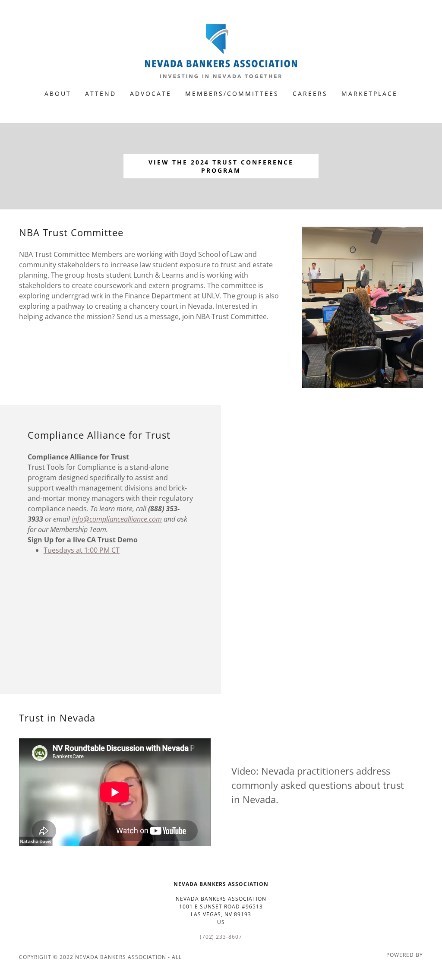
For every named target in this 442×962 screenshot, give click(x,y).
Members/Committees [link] (232, 93)
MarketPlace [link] (369, 93)
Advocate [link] (150, 93)
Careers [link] (310, 93)
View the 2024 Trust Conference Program (221, 166)
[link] (221, 50)
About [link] (57, 93)
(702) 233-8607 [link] (221, 936)
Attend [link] (100, 93)
